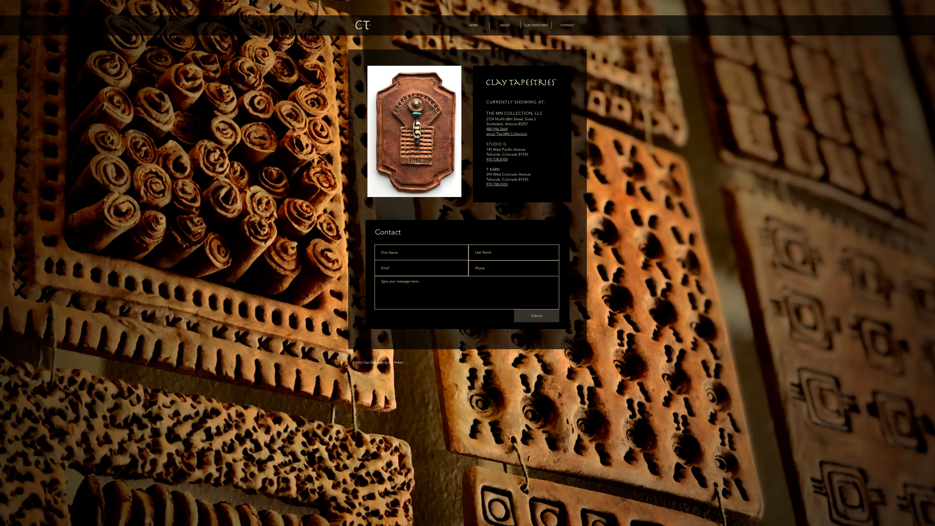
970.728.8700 (497, 159)
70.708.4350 (498, 184)
